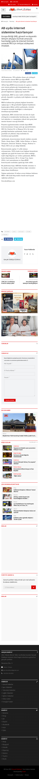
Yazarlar (35, 4)
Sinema (4, 753)
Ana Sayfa (5, 2)
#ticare (28, 231)
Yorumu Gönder (10, 400)
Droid (23, 771)
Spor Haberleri (7, 687)
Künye (27, 775)
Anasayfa (5, 21)
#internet (7, 231)
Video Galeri (6, 699)
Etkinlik (5, 747)
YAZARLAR (32, 442)
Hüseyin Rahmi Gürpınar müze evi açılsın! (24, 511)
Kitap (4, 716)
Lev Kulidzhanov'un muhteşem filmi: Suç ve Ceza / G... (24, 504)
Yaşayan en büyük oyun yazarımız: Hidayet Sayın (25, 448)
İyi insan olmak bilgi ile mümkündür (21, 456)
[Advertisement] (19, 205)
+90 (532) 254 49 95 (8, 673)
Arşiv (4, 727)
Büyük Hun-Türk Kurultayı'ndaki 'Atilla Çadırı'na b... (19, 436)
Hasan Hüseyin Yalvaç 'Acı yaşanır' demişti (25, 462)
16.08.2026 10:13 (6, 309)
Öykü (4, 730)
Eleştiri (4, 722)
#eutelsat (21, 231)
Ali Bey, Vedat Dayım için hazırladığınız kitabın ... (21, 497)
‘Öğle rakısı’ (17, 476)
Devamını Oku (6, 663)
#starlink (4, 234)
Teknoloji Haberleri (8, 690)
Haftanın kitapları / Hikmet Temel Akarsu (15, 311)
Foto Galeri (13, 4)
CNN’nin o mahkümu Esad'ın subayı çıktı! (8, 282)
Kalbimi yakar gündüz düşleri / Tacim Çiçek (23, 518)
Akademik (5, 724)
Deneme (5, 713)
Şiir (3, 719)
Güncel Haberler (7, 684)
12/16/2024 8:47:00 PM (7, 280)
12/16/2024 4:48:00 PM (33, 279)
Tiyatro (4, 756)
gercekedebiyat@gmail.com (11, 670)
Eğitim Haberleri (7, 696)
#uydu (14, 231)
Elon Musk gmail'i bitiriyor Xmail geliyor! (30, 282)
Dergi (4, 741)
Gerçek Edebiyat (17, 769)
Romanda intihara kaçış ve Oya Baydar (24, 469)
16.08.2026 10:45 (6, 330)
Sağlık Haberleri (7, 693)
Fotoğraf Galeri (7, 702)
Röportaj (5, 750)
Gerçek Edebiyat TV (25, 4)
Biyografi (5, 744)
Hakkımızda (19, 775)
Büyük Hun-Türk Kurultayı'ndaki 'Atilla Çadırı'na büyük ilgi (18, 16)
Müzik (4, 759)
